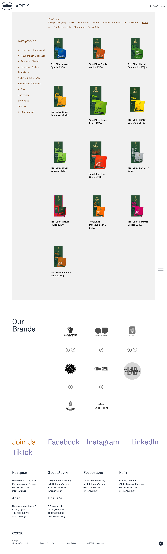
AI (49, 27)
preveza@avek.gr (57, 516)
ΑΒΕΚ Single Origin (29, 77)
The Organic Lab (62, 27)
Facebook (63, 441)
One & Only (93, 27)
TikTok (22, 452)
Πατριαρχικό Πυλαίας (59, 480)
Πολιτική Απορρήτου (48, 543)
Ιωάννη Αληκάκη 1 (128, 480)
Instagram (102, 441)
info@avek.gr (19, 490)
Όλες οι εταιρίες (57, 22)
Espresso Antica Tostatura (28, 70)
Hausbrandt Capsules (33, 55)
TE (125, 22)
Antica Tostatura (112, 22)
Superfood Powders (29, 83)
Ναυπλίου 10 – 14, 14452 (24, 480)
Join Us (23, 441)
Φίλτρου (22, 106)
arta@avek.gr (19, 516)
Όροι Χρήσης (72, 543)
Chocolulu (79, 27)
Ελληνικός (24, 94)
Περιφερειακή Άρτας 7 (24, 506)
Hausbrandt (84, 22)
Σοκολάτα (23, 100)
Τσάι (23, 89)
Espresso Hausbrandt (33, 50)
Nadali (96, 22)
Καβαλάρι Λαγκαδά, (94, 480)
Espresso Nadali (30, 61)
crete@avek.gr (127, 490)
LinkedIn (143, 441)
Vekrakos (134, 22)
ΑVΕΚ (72, 22)
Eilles (145, 22)
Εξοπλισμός (27, 111)
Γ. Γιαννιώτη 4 (55, 506)
